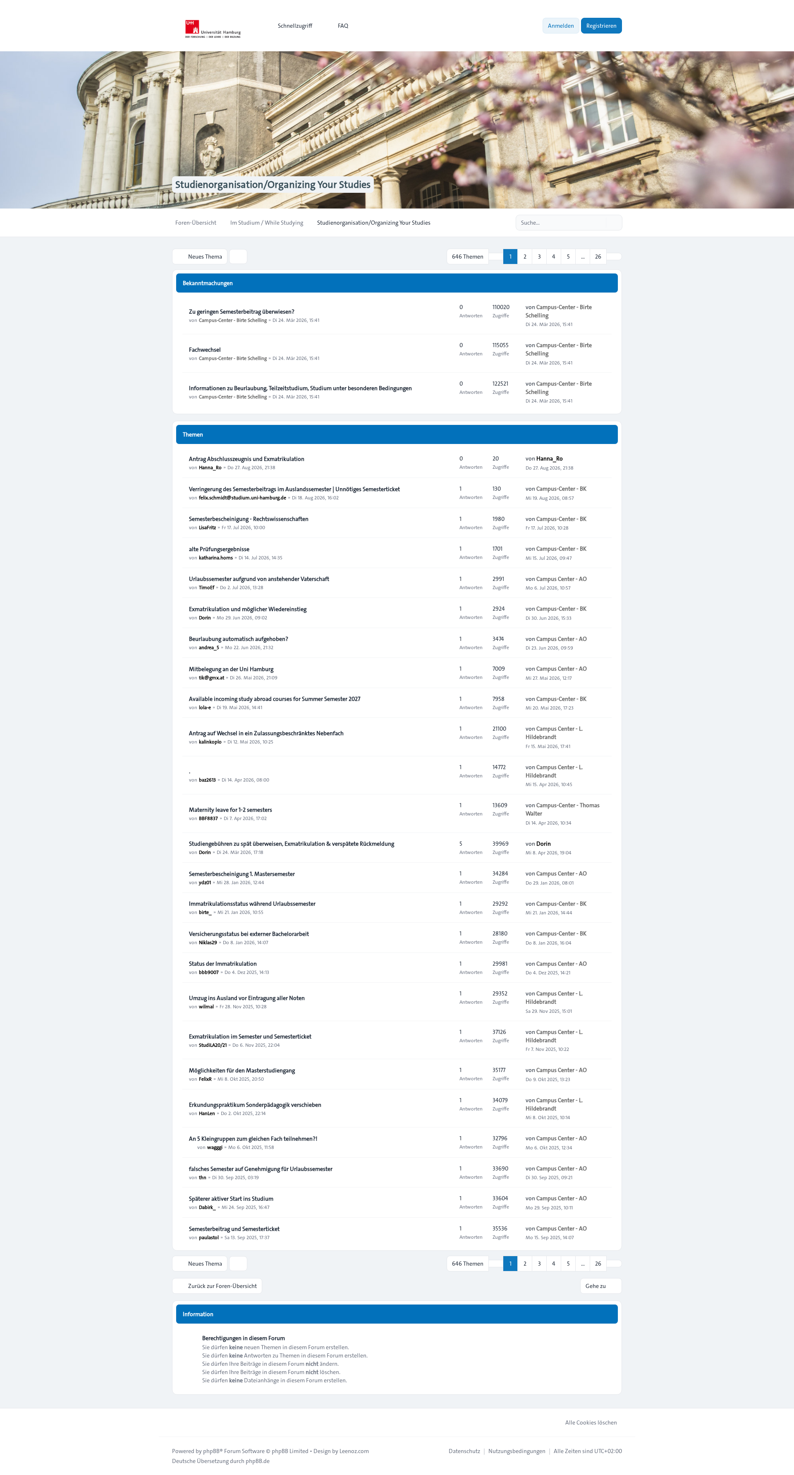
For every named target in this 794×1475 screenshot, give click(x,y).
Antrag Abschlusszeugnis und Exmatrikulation (246, 459)
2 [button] (525, 256)
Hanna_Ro (210, 467)
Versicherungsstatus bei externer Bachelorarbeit (249, 934)
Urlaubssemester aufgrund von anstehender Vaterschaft (259, 579)
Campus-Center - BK (561, 488)
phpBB (211, 1451)
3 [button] (539, 256)
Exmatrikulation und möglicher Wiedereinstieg (247, 609)
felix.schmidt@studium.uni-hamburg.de (242, 497)
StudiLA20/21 (213, 1044)
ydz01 (205, 882)
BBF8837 (208, 818)
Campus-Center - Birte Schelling (233, 320)
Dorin (205, 617)
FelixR (205, 1078)
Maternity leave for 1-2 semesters (230, 810)
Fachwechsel (205, 349)
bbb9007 (209, 972)
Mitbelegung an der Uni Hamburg (231, 669)
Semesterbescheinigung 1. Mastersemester (242, 874)
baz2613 (207, 779)
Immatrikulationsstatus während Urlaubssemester (252, 903)
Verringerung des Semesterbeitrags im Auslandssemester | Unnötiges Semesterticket (294, 489)
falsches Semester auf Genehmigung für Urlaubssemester (260, 1169)
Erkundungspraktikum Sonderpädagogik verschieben (255, 1105)
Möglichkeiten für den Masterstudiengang (242, 1070)
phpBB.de (258, 1461)
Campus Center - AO (561, 579)
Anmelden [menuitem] (561, 26)
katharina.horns (216, 557)
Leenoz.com (354, 1451)
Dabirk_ (207, 1207)
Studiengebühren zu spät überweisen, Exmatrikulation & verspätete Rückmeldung (291, 843)
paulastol (209, 1237)
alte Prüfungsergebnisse (219, 549)
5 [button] (568, 256)
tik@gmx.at (211, 677)
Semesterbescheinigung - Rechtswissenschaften (249, 519)
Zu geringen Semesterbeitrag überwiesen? (241, 311)
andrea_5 (209, 647)
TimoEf (206, 587)
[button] (614, 256)
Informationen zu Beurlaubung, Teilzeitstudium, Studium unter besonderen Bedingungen (300, 388)
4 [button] (553, 256)
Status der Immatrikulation (223, 963)
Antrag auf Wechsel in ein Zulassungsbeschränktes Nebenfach (266, 733)
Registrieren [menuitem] (601, 26)
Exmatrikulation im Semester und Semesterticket (250, 1036)
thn (202, 1177)
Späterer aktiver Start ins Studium (231, 1198)
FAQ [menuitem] (343, 26)
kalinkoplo (210, 741)
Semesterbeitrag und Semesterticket (234, 1229)
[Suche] (599, 223)
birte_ (205, 912)
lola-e (205, 707)
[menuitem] (291, 25)
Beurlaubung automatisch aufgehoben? (238, 639)
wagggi (214, 1147)
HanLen (207, 1113)
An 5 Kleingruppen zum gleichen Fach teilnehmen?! (253, 1138)
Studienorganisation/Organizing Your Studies (273, 184)
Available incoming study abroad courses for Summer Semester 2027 (274, 699)
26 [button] (598, 256)
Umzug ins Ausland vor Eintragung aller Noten (247, 998)
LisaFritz (207, 527)
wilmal (206, 1006)
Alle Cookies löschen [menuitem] (591, 1422)
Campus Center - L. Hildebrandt (554, 732)
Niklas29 (208, 942)
